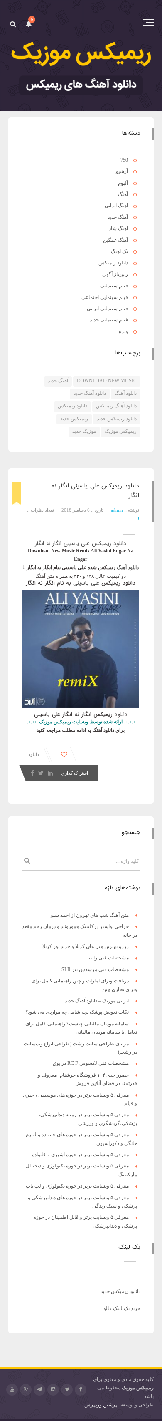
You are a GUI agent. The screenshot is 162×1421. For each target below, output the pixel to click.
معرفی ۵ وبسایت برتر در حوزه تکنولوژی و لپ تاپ (77, 1186)
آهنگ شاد (118, 228)
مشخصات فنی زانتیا (108, 958)
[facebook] (80, 1390)
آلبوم (123, 183)
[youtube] (12, 1390)
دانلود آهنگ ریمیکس (116, 406)
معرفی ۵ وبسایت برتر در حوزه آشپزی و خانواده (80, 1154)
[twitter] (67, 1390)
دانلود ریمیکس (113, 263)
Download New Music (107, 381)
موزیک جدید (84, 431)
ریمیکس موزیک (121, 431)
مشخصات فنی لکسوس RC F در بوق (91, 1063)
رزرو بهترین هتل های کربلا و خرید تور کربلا (85, 946)
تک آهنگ (119, 251)
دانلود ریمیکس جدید (117, 419)
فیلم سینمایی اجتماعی (104, 297)
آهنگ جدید (118, 217)
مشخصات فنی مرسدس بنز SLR (95, 969)
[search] (12, 24)
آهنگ (123, 194)
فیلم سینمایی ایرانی (107, 308)
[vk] (39, 1390)
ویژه (123, 331)
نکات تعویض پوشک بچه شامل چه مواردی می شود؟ (77, 1012)
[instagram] (53, 1390)
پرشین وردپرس (100, 1405)
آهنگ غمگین (115, 240)
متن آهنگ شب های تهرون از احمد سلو (90, 915)
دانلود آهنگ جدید (90, 393)
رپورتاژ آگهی (115, 274)
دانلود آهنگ (126, 393)
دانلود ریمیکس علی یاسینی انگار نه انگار (80, 543)
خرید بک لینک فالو (121, 1308)
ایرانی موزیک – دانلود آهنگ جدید (97, 1001)
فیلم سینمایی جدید (109, 320)
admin (117, 509)
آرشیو (122, 171)
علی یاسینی (86, 583)
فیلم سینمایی (114, 286)
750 (124, 160)
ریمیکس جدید (74, 419)
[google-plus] (26, 1390)
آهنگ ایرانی (116, 205)
